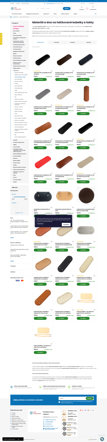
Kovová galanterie (18, 85)
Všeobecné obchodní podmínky (18, 421)
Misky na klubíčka (18, 94)
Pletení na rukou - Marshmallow (17, 63)
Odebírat (89, 398)
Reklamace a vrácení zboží (17, 420)
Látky (14, 33)
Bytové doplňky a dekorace (19, 153)
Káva (14, 175)
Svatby (15, 165)
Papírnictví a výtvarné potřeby (18, 172)
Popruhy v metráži (18, 107)
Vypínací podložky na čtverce (21, 122)
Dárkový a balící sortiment (19, 167)
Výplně (14, 144)
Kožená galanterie (18, 88)
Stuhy (16, 113)
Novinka (16, 207)
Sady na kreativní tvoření (19, 66)
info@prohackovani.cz (50, 419)
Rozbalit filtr (19, 213)
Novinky (16, 29)
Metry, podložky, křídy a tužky (21, 92)
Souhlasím (66, 224)
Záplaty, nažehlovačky (19, 132)
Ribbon (15, 53)
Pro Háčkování (48, 424)
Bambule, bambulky (19, 72)
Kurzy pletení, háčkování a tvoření (19, 38)
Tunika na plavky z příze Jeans (17, 245)
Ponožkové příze (17, 49)
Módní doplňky (16, 160)
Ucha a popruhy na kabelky (20, 118)
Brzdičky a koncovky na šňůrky (21, 74)
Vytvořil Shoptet (93, 439)
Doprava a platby (25, 3)
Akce (15, 205)
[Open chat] (102, 439)
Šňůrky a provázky (18, 111)
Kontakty (12, 3)
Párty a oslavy (16, 162)
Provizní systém (15, 429)
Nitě (15, 97)
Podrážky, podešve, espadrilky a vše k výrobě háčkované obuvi (19, 150)
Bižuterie (15, 158)
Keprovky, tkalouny (19, 81)
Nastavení (40, 223)
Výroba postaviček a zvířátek (21, 124)
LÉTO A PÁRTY (16, 31)
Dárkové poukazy (17, 35)
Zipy (15, 134)
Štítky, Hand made (19, 115)
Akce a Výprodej (18, 26)
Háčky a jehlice (16, 68)
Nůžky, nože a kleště (19, 99)
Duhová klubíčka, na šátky (19, 60)
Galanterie (16, 70)
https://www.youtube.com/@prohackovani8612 (51, 429)
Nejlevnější (56, 42)
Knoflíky (16, 83)
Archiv (12, 237)
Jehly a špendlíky (18, 79)
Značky (15, 182)
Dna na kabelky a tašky (20, 77)
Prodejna (18, 3)
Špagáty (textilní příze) (18, 51)
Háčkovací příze (17, 58)
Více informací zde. (47, 221)
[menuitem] (17, 14)
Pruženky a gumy (18, 109)
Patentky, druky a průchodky (21, 101)
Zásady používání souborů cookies (17, 427)
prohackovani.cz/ (49, 426)
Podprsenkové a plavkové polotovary (20, 104)
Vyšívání (15, 140)
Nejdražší (72, 42)
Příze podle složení (17, 47)
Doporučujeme (40, 42)
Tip (15, 209)
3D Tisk (15, 177)
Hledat (67, 8)
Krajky (16, 90)
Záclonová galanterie (19, 127)
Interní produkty (17, 179)
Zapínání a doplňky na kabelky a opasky (21, 130)
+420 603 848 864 (49, 422)
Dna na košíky (16, 146)
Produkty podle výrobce (19, 44)
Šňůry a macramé (17, 56)
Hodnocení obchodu (16, 418)
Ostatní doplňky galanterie (20, 137)
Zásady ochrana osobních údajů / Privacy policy (19, 424)
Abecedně (88, 42)
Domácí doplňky (17, 156)
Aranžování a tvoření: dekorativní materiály (18, 42)
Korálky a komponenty (18, 142)
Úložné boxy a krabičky (19, 120)
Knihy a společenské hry (19, 169)
